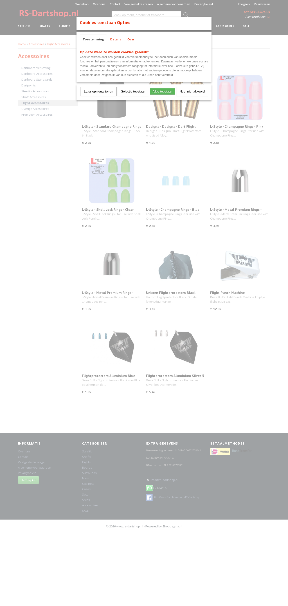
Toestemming (93, 39)
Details (115, 39)
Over (131, 39)
